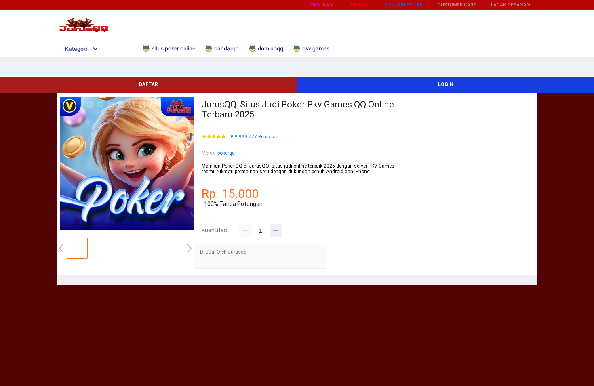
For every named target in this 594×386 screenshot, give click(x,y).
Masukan (321, 5)
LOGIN (445, 84)
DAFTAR (148, 84)
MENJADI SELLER (403, 5)
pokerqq (226, 153)
